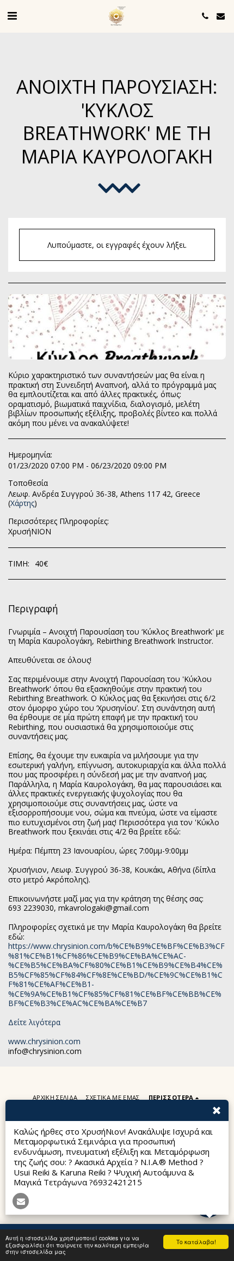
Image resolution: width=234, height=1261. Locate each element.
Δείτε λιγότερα (34, 1022)
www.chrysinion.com (44, 1041)
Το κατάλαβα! (196, 1242)
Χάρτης (22, 503)
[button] (12, 15)
